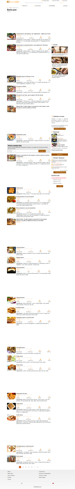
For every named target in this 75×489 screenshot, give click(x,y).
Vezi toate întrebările (63, 170)
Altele (65, 5)
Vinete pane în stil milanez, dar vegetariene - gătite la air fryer (33, 33)
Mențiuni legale (42, 477)
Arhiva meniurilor (57, 148)
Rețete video (10, 473)
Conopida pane (20, 347)
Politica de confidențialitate (44, 473)
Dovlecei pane (20, 307)
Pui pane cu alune (21, 86)
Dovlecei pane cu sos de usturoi (25, 196)
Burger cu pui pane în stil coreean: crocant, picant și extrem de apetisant (32, 156)
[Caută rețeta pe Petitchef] (61, 2)
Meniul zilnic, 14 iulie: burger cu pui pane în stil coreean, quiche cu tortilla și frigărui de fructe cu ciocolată (31, 219)
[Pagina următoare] (35, 467)
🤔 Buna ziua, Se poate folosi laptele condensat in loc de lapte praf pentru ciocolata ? (59, 161)
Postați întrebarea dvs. (60, 172)
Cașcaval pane (20, 297)
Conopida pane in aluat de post (25, 446)
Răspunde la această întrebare (56, 165)
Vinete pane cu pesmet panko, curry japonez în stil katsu (32, 45)
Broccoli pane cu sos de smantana (25, 208)
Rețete (24, 5)
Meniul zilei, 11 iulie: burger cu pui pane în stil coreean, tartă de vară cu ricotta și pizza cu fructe (32, 107)
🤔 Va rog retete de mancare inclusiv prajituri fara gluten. (59, 167)
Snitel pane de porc (21, 393)
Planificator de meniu (59, 128)
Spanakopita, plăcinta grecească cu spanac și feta (62, 140)
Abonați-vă (42, 151)
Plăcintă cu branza (57, 179)
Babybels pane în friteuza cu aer (25, 76)
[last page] (38, 467)
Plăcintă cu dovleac (57, 183)
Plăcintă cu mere (56, 181)
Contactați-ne (42, 471)
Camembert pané (21, 134)
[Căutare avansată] (63, 3)
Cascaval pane (20, 247)
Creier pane (19, 188)
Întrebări (52, 5)
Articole (38, 5)
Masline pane (20, 257)
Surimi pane (19, 456)
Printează (65, 148)
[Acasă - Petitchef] (7, 7)
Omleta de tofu (60, 135)
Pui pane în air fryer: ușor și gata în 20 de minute (29, 95)
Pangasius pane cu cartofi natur (25, 317)
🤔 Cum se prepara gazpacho (58, 164)
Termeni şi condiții (43, 475)
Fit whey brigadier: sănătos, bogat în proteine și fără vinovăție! (62, 145)
